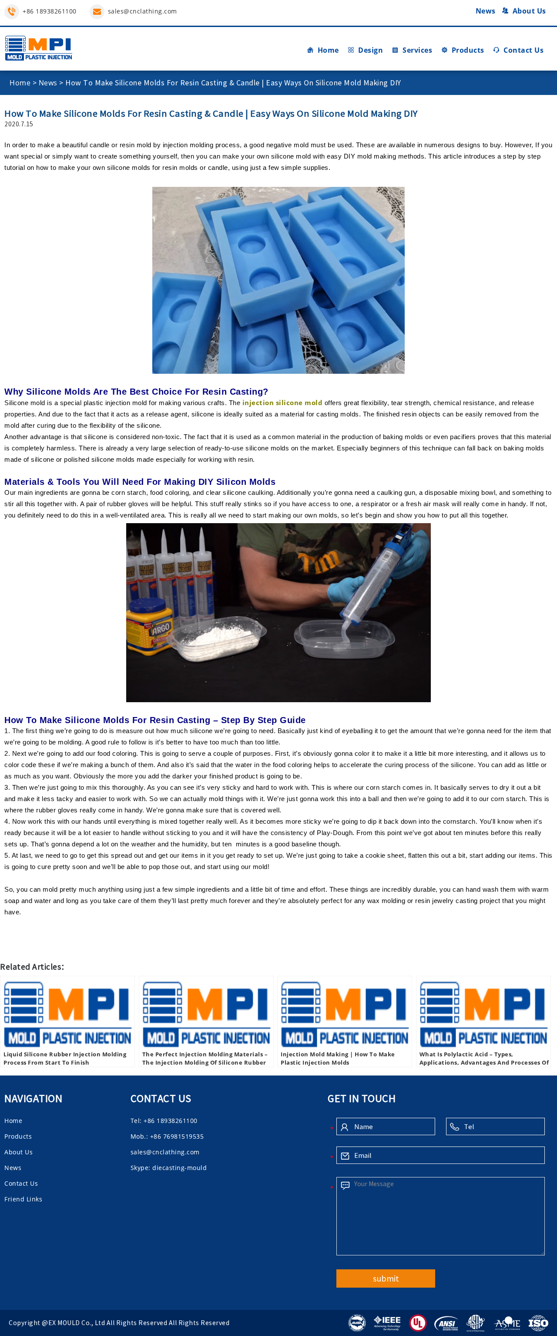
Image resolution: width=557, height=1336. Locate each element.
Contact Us (523, 50)
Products (468, 50)
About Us (529, 11)
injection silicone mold (282, 402)
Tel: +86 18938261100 (164, 1120)
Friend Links (23, 1199)
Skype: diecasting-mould (169, 1168)
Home (328, 50)
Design (370, 50)
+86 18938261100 (50, 11)
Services (417, 50)
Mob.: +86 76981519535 (167, 1136)
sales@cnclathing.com (142, 11)
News (486, 11)
